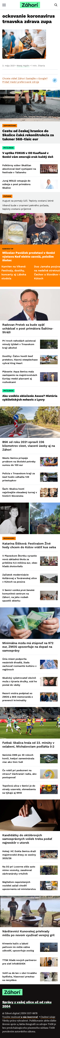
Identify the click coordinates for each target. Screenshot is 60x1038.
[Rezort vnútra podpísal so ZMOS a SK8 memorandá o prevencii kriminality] (49, 697)
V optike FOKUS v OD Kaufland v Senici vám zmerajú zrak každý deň (28, 155)
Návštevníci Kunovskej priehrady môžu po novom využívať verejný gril (28, 933)
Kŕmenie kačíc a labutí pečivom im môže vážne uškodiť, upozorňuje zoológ (18, 947)
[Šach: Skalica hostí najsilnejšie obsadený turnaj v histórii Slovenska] (49, 492)
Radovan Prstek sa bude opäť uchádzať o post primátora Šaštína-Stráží (27, 328)
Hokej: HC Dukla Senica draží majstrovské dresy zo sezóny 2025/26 (19, 855)
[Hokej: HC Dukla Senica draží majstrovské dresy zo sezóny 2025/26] (49, 854)
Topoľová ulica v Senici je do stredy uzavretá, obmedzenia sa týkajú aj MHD (19, 789)
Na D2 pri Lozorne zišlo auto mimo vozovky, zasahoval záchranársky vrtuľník (18, 870)
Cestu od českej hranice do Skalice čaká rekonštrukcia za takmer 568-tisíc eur (28, 135)
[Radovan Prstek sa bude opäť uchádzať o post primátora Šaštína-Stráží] (30, 305)
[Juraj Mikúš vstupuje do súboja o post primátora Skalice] (49, 184)
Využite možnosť (20, 1016)
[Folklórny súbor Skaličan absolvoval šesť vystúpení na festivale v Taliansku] (49, 168)
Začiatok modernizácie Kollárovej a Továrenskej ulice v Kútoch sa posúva (19, 578)
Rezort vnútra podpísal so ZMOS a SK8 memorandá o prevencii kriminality (17, 697)
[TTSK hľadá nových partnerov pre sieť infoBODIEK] (49, 962)
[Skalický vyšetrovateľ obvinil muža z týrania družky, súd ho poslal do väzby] (49, 681)
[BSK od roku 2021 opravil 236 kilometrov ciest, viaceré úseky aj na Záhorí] (30, 422)
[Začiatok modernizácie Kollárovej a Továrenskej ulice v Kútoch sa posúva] (49, 578)
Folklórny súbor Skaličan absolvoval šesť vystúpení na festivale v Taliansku (19, 169)
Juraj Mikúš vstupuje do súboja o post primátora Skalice (16, 184)
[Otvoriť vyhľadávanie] (56, 5)
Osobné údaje (47, 1016)
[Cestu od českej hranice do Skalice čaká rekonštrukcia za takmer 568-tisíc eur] (30, 105)
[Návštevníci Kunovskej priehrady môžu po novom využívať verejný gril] (30, 911)
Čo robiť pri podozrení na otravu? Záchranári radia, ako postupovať (19, 774)
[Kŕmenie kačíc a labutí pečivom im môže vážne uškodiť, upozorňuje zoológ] (49, 947)
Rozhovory (9, 538)
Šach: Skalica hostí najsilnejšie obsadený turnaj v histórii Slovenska (19, 492)
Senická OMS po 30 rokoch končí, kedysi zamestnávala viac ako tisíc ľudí (18, 758)
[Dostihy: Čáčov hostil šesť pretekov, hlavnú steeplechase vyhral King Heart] (49, 359)
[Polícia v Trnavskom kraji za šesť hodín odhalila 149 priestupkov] (49, 477)
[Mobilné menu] (4, 5)
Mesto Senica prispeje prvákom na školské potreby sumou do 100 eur (19, 461)
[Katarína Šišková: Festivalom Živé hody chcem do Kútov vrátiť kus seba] (30, 518)
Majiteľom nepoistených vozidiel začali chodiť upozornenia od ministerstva (19, 885)
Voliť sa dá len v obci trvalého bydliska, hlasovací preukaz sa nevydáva (19, 976)
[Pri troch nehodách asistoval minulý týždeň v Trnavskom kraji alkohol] (49, 344)
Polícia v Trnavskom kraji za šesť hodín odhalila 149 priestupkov (18, 477)
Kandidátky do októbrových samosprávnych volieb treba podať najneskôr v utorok (27, 838)
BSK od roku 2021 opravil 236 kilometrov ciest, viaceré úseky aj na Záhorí (28, 445)
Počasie (7, 196)
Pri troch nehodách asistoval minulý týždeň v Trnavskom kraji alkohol (19, 344)
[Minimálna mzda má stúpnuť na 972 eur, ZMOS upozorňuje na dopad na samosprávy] (30, 623)
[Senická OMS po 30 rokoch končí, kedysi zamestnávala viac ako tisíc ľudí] (49, 758)
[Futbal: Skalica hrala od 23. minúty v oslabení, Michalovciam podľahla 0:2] (30, 723)
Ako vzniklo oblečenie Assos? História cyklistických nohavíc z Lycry (29, 397)
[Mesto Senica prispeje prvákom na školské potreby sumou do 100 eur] (49, 461)
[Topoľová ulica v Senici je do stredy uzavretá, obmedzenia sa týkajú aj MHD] (49, 789)
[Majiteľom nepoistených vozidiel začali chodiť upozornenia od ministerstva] (49, 885)
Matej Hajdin (23, 65)
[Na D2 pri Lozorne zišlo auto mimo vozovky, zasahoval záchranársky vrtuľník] (49, 870)
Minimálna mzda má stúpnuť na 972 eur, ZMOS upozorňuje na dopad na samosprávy (27, 646)
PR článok (8, 148)
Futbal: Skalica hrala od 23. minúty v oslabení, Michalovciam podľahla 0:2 (28, 744)
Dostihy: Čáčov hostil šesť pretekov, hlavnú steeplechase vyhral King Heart (20, 360)
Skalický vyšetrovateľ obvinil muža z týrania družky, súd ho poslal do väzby (19, 681)
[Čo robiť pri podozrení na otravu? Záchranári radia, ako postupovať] (49, 774)
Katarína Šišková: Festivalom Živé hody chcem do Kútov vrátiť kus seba (29, 545)
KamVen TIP (7, 249)
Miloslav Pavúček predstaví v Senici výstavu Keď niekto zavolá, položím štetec (28, 256)
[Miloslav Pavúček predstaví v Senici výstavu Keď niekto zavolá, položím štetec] (30, 229)
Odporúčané (9, 126)
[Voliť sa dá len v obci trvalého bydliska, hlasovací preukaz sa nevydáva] (49, 976)
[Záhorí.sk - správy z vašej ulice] (30, 5)
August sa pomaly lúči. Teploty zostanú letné (27, 200)
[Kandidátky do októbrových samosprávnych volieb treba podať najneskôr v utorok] (30, 815)
